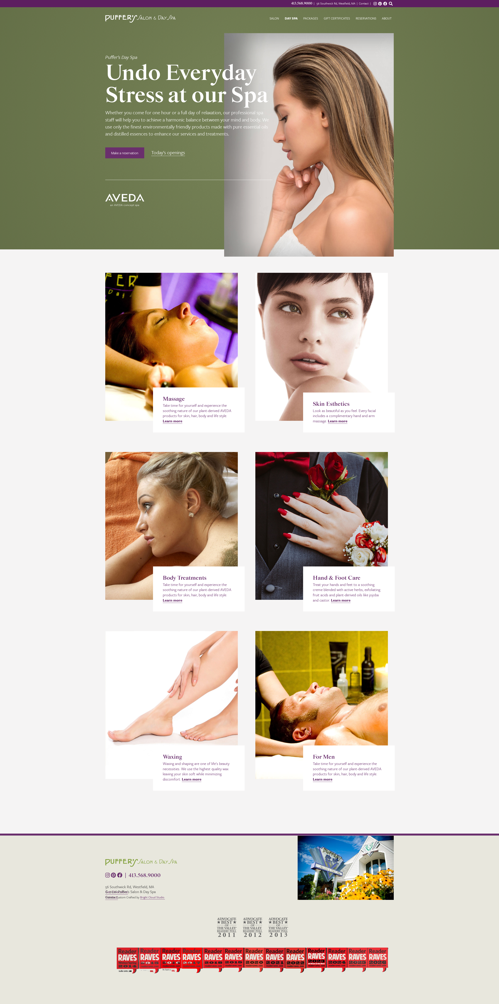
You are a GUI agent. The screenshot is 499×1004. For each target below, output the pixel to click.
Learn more (172, 421)
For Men (324, 757)
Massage (174, 399)
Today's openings (168, 152)
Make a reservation (124, 152)
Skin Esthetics (331, 404)
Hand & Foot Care (336, 578)
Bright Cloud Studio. (152, 897)
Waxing (172, 757)
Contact (364, 3)
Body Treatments (184, 578)
